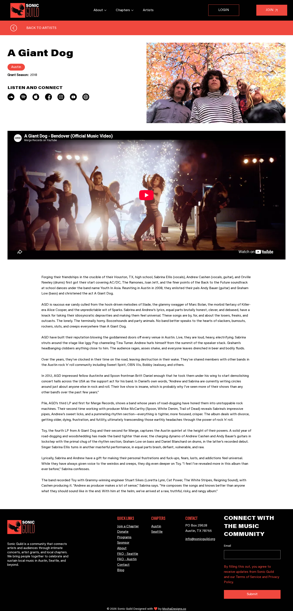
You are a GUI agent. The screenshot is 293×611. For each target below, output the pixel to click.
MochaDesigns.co (174, 609)
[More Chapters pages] (132, 10)
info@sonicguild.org (200, 539)
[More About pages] (105, 10)
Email (227, 546)
